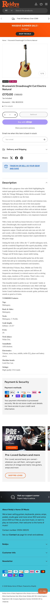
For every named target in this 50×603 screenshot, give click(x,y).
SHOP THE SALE (25, 34)
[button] (41, 4)
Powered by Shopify (29, 586)
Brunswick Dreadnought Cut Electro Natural (22, 40)
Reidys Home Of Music (15, 586)
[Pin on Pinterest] (21, 157)
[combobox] (25, 10)
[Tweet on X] (11, 157)
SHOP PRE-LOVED (15, 475)
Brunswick (6, 102)
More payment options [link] (25, 128)
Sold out (33, 114)
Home (4, 40)
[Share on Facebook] (16, 157)
